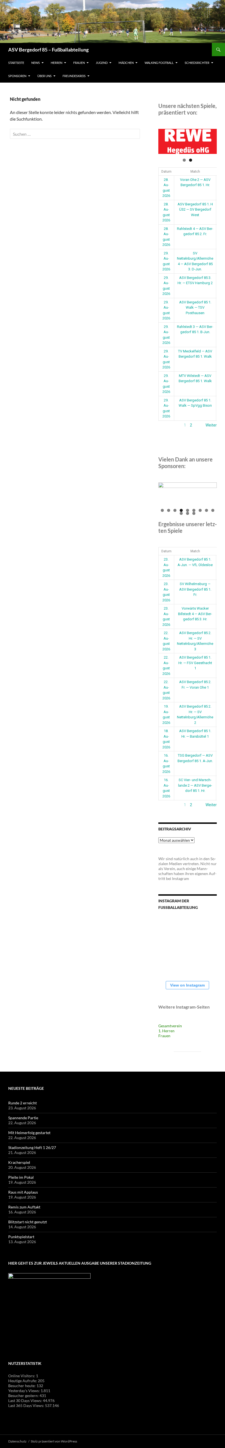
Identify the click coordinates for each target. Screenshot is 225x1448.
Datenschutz (17, 1441)
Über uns (44, 76)
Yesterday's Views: (24, 1390)
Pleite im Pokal (21, 1177)
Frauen (79, 62)
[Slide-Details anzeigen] (187, 141)
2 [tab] (190, 160)
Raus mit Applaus (23, 1192)
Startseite (16, 62)
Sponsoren (17, 76)
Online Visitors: (22, 1375)
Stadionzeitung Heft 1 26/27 (32, 1147)
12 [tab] (194, 513)
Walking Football (159, 62)
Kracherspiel (19, 1162)
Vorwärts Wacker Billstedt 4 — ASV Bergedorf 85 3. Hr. (195, 613)
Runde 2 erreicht (22, 1103)
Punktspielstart (21, 1236)
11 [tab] (187, 513)
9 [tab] (212, 510)
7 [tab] (200, 510)
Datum (166, 171)
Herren (56, 62)
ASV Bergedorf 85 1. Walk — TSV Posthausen (195, 307)
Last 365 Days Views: (26, 1405)
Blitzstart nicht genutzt (27, 1221)
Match (195, 171)
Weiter (211, 425)
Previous (165, 140)
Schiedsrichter (197, 62)
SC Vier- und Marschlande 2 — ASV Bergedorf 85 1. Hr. (195, 785)
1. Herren (166, 1030)
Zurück (164, 425)
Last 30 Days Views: (25, 1400)
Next (210, 140)
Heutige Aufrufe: (23, 1380)
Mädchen (126, 62)
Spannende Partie (23, 1117)
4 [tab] (181, 510)
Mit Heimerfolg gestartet (29, 1132)
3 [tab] (174, 510)
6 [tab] (193, 510)
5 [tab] (187, 510)
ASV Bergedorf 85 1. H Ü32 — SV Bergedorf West (195, 209)
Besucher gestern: (24, 1395)
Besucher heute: (22, 1385)
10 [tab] (181, 513)
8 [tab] (206, 510)
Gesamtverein (170, 1025)
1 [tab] (184, 160)
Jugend (102, 62)
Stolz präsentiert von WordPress (54, 1441)
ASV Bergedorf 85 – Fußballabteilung (48, 50)
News (35, 62)
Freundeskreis (74, 76)
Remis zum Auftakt (24, 1207)
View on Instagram (187, 985)
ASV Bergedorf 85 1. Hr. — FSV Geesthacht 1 (195, 662)
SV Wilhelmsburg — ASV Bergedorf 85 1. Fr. (195, 589)
